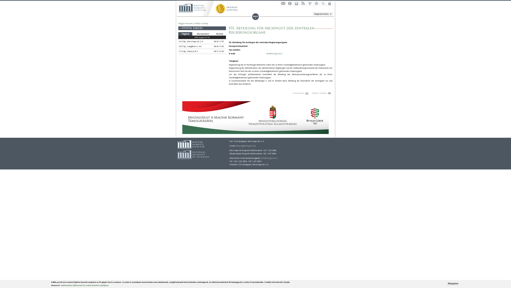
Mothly (219, 33)
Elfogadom (453, 283)
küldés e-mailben (319, 93)
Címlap (205, 23)
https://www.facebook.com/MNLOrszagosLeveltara (290, 3)
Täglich (185, 33)
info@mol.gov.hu (274, 53)
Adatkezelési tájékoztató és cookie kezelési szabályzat (85, 285)
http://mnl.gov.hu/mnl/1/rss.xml (303, 3)
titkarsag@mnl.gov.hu (246, 146)
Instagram (296, 3)
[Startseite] (192, 8)
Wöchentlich (203, 33)
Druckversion (298, 93)
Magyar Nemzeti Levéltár (189, 23)
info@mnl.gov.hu (269, 158)
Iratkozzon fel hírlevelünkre (283, 3)
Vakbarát (310, 3)
